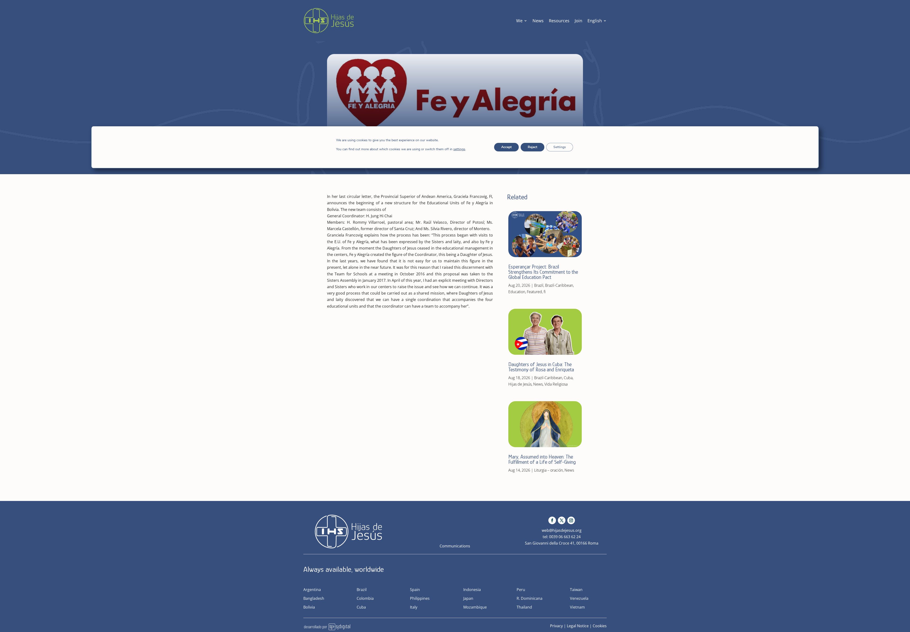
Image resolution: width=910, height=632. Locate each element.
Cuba (568, 377)
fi (545, 291)
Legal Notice (578, 625)
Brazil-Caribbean (559, 285)
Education (516, 291)
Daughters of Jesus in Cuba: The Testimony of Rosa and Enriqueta (541, 367)
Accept (506, 147)
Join (578, 20)
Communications (455, 546)
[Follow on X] (561, 520)
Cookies (600, 625)
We (519, 20)
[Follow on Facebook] (552, 520)
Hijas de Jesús (520, 384)
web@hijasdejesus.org (562, 530)
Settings (559, 147)
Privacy (556, 625)
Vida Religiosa (556, 384)
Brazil (538, 285)
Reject (532, 147)
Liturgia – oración (548, 470)
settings (459, 149)
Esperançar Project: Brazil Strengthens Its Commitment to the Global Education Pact (543, 272)
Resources (559, 20)
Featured (534, 291)
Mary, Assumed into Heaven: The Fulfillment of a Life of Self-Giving (542, 459)
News (538, 20)
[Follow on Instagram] (571, 520)
